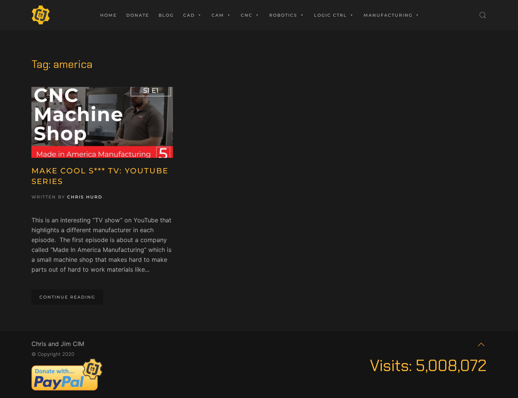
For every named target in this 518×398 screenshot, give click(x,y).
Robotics (283, 15)
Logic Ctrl (330, 15)
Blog (166, 15)
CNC (247, 15)
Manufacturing (388, 15)
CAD (189, 15)
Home (108, 15)
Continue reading (67, 297)
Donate (137, 15)
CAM (218, 15)
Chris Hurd (84, 197)
